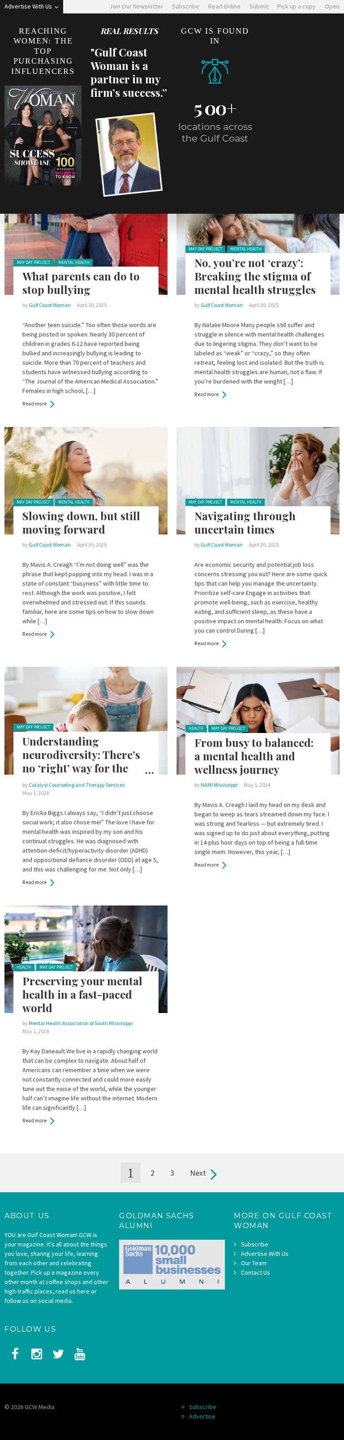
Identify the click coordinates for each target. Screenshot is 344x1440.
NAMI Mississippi (219, 784)
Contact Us (255, 1272)
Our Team (254, 1263)
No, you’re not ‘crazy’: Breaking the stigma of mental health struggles (255, 276)
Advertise (202, 1416)
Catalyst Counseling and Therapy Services (77, 784)
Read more (34, 404)
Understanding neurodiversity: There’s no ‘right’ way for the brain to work (81, 761)
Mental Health (74, 262)
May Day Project (33, 262)
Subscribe (254, 1244)
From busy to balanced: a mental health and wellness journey (254, 755)
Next (198, 1173)
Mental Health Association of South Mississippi (81, 1023)
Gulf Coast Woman (50, 305)
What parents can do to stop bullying (81, 283)
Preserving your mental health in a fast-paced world (82, 994)
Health (196, 728)
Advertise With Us (264, 1254)
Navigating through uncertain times (245, 522)
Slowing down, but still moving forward (81, 522)
